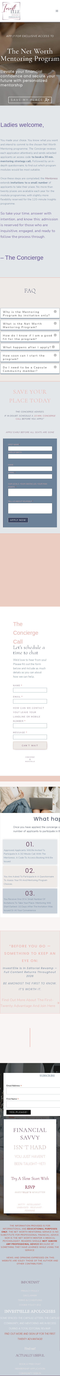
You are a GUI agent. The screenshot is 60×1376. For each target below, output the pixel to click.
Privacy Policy (30, 1291)
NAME (10, 465)
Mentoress (51, 178)
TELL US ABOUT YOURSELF (20, 501)
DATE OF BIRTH (15, 452)
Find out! (30, 1348)
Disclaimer (30, 1295)
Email (18, 696)
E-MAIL (11, 472)
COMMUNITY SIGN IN (30, 1373)
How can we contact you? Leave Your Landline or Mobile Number (28, 715)
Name (17, 685)
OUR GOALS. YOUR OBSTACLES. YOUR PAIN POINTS (27, 485)
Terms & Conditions (30, 1300)
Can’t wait (30, 745)
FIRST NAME (14, 444)
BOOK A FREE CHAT (30, 1364)
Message (20, 732)
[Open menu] (57, 11)
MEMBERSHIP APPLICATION (30, 1368)
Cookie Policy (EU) (30, 1305)
